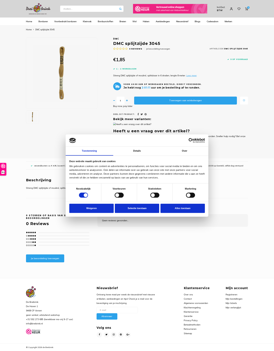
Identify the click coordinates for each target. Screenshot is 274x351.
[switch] (119, 195)
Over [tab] (184, 151)
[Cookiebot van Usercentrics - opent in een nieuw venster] (191, 140)
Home (29, 21)
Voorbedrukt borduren (65, 21)
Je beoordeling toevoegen (158, 49)
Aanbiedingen (163, 21)
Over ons (188, 294)
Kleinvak (87, 21)
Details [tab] (137, 151)
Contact (188, 298)
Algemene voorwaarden (196, 303)
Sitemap (188, 333)
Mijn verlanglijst (233, 307)
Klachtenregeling (192, 307)
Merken (228, 21)
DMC (116, 38)
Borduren (43, 21)
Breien (123, 21)
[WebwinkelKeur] (170, 8)
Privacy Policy (191, 320)
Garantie (188, 316)
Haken (146, 21)
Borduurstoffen (105, 21)
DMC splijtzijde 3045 (45, 29)
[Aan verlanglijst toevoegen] (244, 101)
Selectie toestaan (137, 208)
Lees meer (191, 75)
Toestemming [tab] (89, 151)
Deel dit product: (124, 114)
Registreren (231, 294)
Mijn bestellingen (234, 298)
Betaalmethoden (192, 324)
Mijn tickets (231, 303)
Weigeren (91, 208)
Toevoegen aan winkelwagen (185, 100)
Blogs (197, 21)
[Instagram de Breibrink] (113, 335)
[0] (246, 8)
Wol (134, 21)
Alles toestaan (182, 208)
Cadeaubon (212, 21)
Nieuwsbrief (182, 21)
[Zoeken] (120, 9)
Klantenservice (191, 311)
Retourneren (190, 329)
